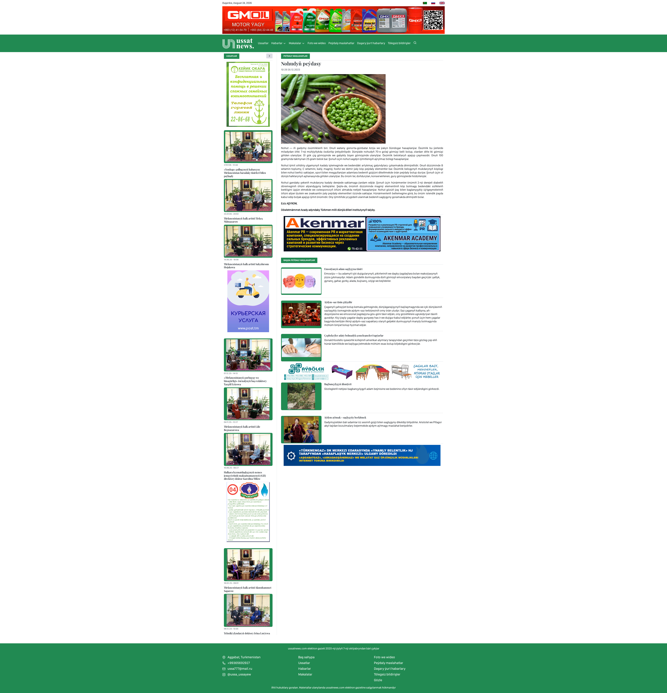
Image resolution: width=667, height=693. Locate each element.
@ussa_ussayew (239, 674)
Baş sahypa (306, 657)
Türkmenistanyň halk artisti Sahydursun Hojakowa (246, 265)
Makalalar (295, 43)
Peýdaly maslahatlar (341, 43)
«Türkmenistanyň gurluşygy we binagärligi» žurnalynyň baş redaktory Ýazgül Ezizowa (245, 381)
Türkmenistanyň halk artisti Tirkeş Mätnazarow (243, 220)
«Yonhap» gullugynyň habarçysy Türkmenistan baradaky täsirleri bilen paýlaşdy (245, 173)
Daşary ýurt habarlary (371, 43)
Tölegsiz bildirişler (399, 43)
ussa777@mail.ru (239, 669)
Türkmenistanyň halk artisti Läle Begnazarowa (242, 428)
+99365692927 (238, 663)
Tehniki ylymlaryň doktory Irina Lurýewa (247, 633)
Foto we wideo (317, 43)
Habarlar (277, 43)
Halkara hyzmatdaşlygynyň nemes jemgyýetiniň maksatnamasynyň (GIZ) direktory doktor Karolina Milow (245, 475)
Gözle (378, 680)
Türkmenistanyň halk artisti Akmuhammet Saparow (247, 589)
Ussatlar (263, 43)
